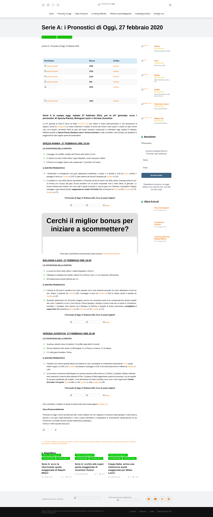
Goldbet (110, 177)
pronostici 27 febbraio (50, 442)
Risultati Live (159, 14)
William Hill (158, 118)
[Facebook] (43, 5)
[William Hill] (146, 117)
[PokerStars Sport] (147, 103)
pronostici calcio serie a (65, 442)
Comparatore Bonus (142, 14)
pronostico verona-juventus (59, 443)
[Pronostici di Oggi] (106, 4)
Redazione (142, 511)
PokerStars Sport (161, 104)
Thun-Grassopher (161, 208)
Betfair (157, 75)
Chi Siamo (133, 511)
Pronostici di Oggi (64, 14)
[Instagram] (53, 5)
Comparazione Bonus (111, 254)
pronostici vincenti (107, 442)
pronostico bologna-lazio (121, 442)
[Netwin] (145, 45)
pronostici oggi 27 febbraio (93, 442)
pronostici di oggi (78, 442)
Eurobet (65, 177)
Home (51, 14)
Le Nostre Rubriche (98, 14)
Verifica (116, 66)
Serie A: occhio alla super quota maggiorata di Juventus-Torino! (89, 467)
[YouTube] (48, 5)
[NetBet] (145, 88)
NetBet (157, 90)
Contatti (151, 511)
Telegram (61, 127)
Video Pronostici (81, 14)
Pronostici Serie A (64, 37)
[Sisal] (144, 60)
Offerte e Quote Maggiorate (120, 14)
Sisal (126, 174)
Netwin (157, 46)
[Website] (58, 5)
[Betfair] (144, 74)
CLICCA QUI (83, 124)
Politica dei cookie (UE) (164, 511)
